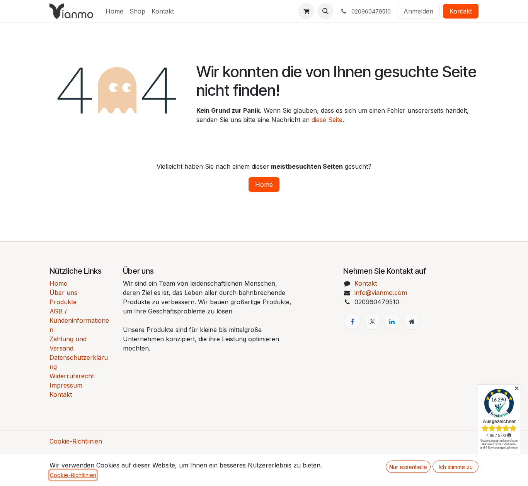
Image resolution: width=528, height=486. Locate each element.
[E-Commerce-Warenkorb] (306, 11)
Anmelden (418, 11)
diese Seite (327, 120)
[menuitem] (114, 11)
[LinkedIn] (392, 321)
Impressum (65, 385)
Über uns (63, 292)
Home (264, 184)
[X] (372, 321)
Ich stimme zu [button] (456, 467)
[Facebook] (352, 321)
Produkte (63, 302)
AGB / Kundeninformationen (79, 320)
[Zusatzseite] (411, 321)
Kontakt (461, 11)
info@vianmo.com (380, 292)
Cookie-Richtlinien (75, 441)
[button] (325, 11)
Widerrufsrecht (71, 376)
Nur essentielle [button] (408, 467)
